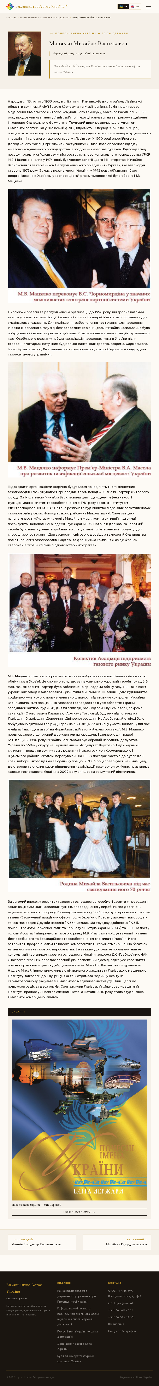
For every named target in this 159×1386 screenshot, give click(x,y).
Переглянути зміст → (79, 1211)
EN (135, 6)
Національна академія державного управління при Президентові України (76, 1296)
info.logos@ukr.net (120, 1303)
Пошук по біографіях (122, 1331)
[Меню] (149, 6)
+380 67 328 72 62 (120, 1310)
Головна (11, 17)
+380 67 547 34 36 (121, 1317)
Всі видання (116, 1324)
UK (123, 6)
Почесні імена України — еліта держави (44, 17)
